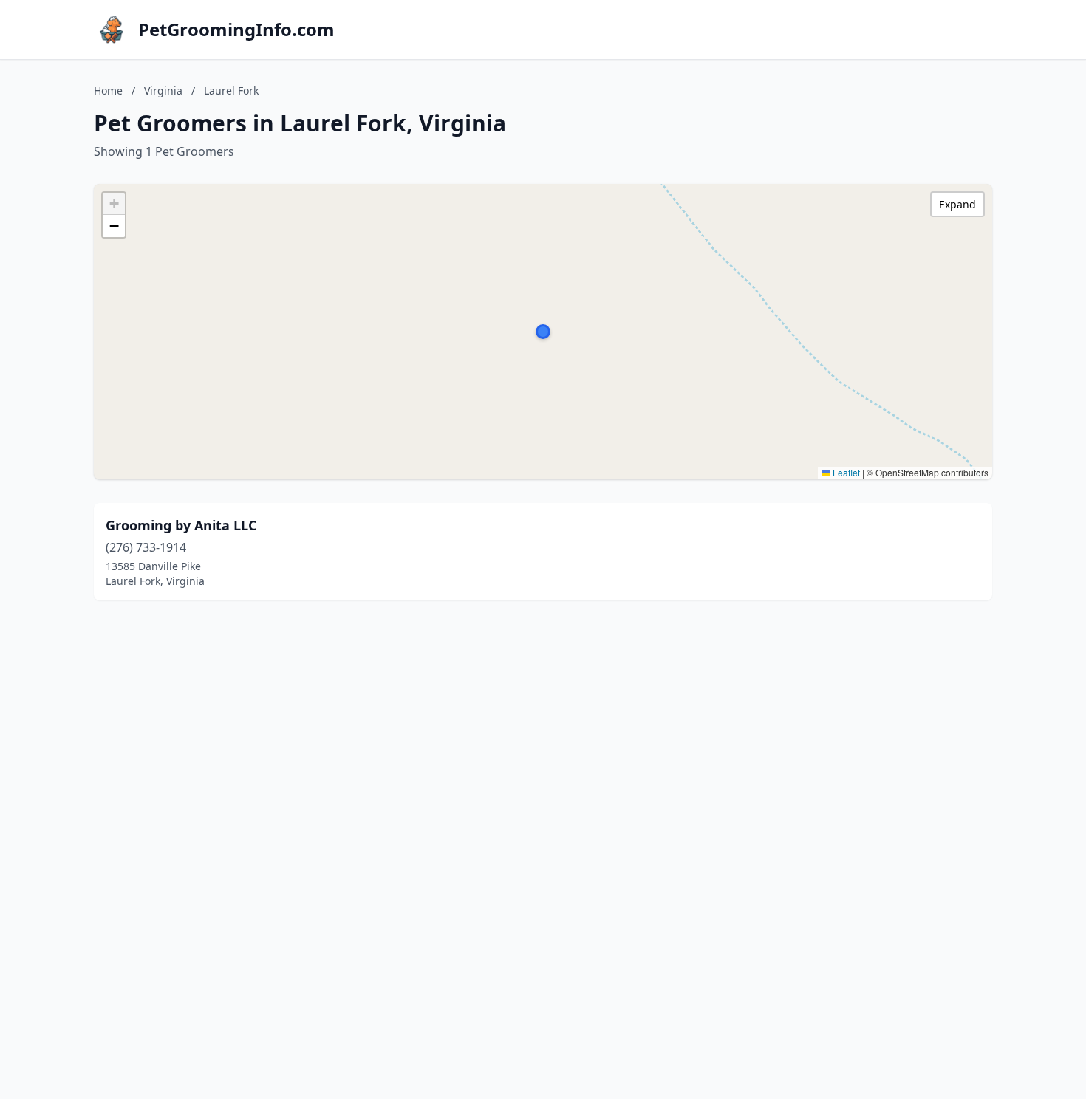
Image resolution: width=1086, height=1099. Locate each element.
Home (108, 90)
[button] (543, 331)
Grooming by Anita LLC (181, 525)
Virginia (163, 90)
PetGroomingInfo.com (236, 29)
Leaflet (845, 472)
